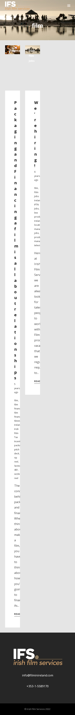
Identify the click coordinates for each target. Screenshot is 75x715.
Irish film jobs (32, 55)
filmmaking (19, 420)
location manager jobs (39, 229)
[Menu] (68, 5)
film (16, 400)
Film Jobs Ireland (38, 196)
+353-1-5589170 (38, 686)
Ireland (17, 424)
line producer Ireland (39, 216)
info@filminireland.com (37, 675)
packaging (19, 445)
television (39, 245)
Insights (14, 50)
